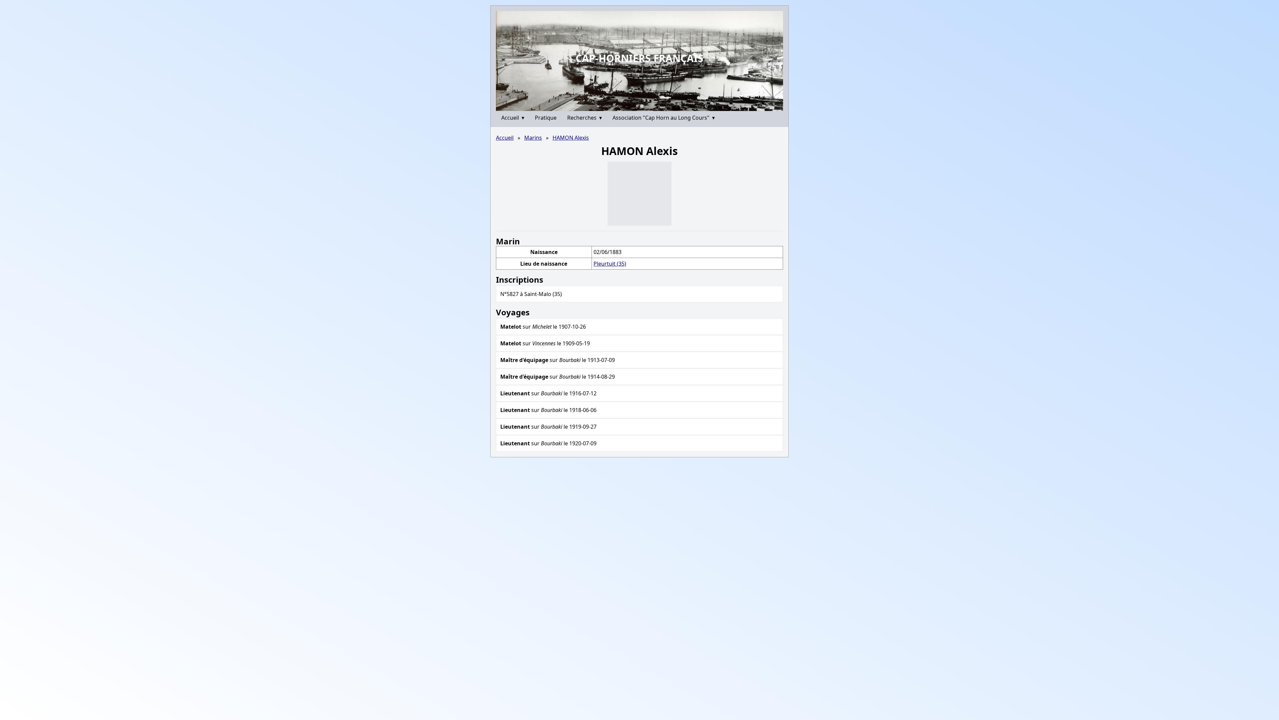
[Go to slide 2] (641, 106)
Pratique (546, 117)
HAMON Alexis (571, 137)
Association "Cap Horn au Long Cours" (664, 117)
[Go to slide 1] (637, 106)
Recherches (584, 117)
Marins (533, 137)
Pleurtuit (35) (610, 263)
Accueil (512, 117)
